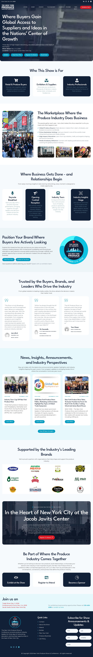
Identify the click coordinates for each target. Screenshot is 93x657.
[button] (39, 152)
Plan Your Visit (51, 7)
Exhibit (33, 7)
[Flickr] (91, 1)
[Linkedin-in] (83, 1)
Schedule (61, 7)
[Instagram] (86, 1)
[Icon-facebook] (88, 1)
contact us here (58, 607)
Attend (25, 7)
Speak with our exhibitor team (42, 264)
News (76, 7)
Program (68, 7)
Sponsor (41, 7)
